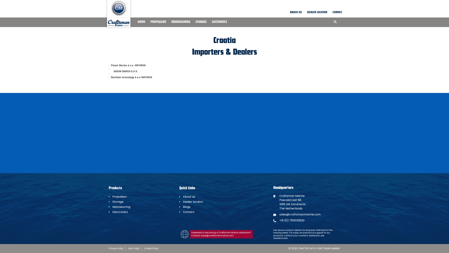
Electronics (219, 22)
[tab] (137, 66)
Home (141, 22)
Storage (201, 22)
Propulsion (158, 22)
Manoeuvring (180, 22)
